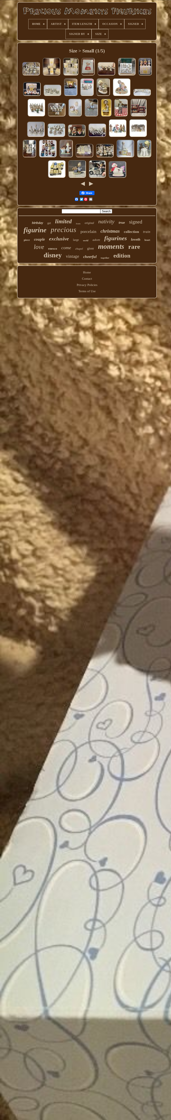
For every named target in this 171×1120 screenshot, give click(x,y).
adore (96, 239)
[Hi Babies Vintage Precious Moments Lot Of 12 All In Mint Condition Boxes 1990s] (48, 157)
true (122, 222)
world (85, 240)
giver (90, 248)
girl (49, 223)
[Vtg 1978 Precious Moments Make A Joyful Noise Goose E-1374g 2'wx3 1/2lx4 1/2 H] (125, 157)
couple (39, 239)
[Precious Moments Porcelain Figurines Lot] (106, 116)
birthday (37, 223)
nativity (106, 221)
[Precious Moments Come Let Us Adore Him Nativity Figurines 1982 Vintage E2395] (127, 75)
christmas (110, 231)
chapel (79, 248)
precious (63, 230)
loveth (135, 239)
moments (111, 246)
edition (121, 256)
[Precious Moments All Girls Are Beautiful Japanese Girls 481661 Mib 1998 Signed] (32, 96)
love (39, 246)
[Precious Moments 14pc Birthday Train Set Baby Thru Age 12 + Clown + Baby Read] (57, 177)
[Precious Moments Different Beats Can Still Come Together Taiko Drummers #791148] (70, 96)
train (146, 232)
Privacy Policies (87, 285)
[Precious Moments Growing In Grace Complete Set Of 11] (56, 136)
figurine (35, 230)
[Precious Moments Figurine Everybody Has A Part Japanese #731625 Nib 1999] (145, 75)
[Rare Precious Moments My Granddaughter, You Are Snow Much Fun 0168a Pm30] (117, 177)
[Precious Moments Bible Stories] (106, 75)
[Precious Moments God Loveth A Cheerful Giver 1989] (66, 157)
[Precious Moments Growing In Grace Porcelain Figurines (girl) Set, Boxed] (36, 116)
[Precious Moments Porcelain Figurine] (121, 116)
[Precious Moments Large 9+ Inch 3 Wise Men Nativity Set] (36, 136)
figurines (115, 238)
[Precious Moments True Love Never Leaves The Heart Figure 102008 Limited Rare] (121, 96)
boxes (78, 223)
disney (53, 255)
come (66, 247)
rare (134, 246)
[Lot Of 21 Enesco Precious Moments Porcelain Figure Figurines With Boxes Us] (84, 157)
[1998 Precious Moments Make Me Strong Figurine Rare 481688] (77, 136)
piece (27, 239)
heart (147, 240)
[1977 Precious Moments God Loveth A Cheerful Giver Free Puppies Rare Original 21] (75, 116)
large (76, 239)
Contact (87, 278)
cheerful (90, 256)
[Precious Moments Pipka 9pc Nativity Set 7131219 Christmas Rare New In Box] (117, 136)
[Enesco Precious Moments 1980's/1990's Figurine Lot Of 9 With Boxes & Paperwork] (70, 75)
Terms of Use (87, 291)
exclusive (59, 238)
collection (131, 232)
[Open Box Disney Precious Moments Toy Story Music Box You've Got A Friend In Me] (88, 75)
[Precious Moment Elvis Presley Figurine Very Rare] (97, 177)
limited (63, 221)
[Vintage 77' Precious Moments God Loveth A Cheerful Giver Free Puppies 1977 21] (77, 177)
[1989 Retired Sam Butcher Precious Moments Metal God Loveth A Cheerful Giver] (91, 116)
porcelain (88, 231)
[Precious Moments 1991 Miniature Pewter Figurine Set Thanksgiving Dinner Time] (87, 96)
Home (87, 272)
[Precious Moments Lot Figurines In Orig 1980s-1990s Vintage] (105, 157)
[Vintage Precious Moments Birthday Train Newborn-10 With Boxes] (142, 96)
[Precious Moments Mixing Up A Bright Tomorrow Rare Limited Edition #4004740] (103, 96)
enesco (52, 248)
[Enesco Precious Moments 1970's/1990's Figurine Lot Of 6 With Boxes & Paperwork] (51, 75)
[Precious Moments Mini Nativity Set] (97, 136)
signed (135, 222)
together (105, 258)
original (89, 223)
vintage (72, 256)
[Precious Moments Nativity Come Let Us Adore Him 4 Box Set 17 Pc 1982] (139, 116)
